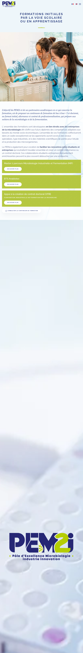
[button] (80, 4)
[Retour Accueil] (9, 4)
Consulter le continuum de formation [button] (23, 210)
